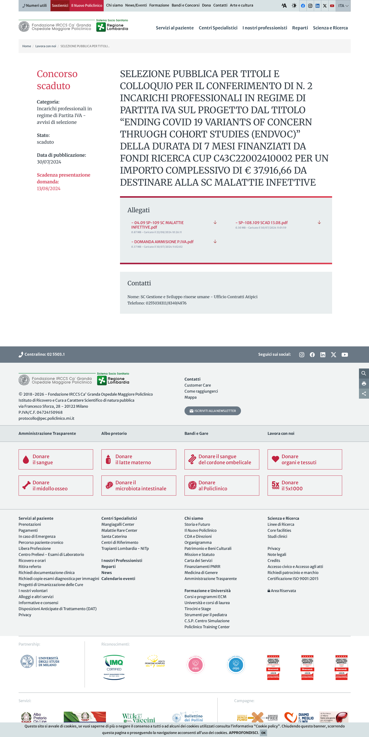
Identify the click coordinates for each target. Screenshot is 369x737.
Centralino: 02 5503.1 (44, 354)
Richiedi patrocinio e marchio (293, 572)
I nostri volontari (33, 590)
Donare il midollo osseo (50, 486)
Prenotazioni (30, 524)
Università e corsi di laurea (207, 602)
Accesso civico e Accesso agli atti (295, 566)
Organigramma (198, 542)
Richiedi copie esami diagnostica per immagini (59, 578)
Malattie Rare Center (119, 530)
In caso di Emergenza (37, 536)
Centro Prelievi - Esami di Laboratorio (51, 554)
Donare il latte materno (133, 459)
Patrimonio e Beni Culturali (207, 548)
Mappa (190, 397)
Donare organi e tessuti (299, 459)
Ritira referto (30, 566)
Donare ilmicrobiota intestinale (140, 486)
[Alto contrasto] (294, 5)
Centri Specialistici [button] (218, 28)
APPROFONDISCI (243, 732)
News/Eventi (136, 5)
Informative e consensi (38, 602)
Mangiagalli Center (117, 524)
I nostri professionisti (264, 28)
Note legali (277, 554)
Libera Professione (35, 548)
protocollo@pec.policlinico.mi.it (46, 418)
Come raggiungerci (201, 391)
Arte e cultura (241, 5)
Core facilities (279, 530)
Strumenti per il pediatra (205, 614)
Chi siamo (114, 5)
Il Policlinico (86, 5)
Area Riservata (283, 590)
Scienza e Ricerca (330, 28)
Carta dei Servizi (198, 560)
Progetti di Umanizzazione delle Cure (51, 584)
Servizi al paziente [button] (175, 28)
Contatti (220, 5)
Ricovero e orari (32, 560)
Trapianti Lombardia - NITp (125, 548)
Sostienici (60, 5)
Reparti (300, 28)
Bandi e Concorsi (186, 5)
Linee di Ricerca (281, 524)
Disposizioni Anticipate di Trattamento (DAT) (58, 608)
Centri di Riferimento (119, 542)
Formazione (159, 5)
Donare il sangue (43, 459)
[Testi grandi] (284, 5)
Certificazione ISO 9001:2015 (293, 578)
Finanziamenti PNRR (202, 566)
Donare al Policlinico (213, 486)
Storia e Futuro (197, 524)
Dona (206, 5)
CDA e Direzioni (198, 536)
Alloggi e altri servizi (36, 596)
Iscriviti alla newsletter (215, 411)
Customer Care (197, 385)
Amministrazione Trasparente (210, 578)
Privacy (25, 614)
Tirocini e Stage (197, 608)
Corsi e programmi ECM (205, 596)
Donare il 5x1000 (292, 486)
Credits (274, 560)
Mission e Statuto (199, 554)
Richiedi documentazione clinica (47, 572)
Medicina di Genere (201, 572)
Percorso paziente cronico (41, 542)
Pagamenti (28, 530)
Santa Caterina (114, 536)
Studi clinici (277, 536)
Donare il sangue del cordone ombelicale (225, 459)
